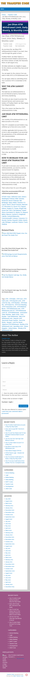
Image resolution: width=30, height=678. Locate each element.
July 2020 (7, 575)
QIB (20, 200)
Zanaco (24, 196)
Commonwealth (7, 218)
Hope (8, 196)
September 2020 (10, 571)
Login (6, 475)
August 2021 (8, 546)
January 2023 (8, 508)
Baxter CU (19, 212)
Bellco (4, 214)
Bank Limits (15, 314)
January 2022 (8, 535)
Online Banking (9, 479)
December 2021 (9, 537)
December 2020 (9, 564)
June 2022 (8, 523)
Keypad (9, 322)
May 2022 (8, 526)
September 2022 (10, 517)
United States (12, 328)
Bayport (25, 212)
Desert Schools (16, 204)
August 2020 (8, 573)
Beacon (8, 214)
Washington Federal (8, 198)
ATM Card (19, 299)
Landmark (14, 222)
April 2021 (8, 555)
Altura (3, 212)
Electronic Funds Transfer (10, 320)
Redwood (5, 200)
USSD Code (8, 488)
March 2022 (8, 530)
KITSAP (4, 196)
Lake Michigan (6, 222)
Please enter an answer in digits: (12, 398)
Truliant (23, 210)
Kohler (20, 220)
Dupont (23, 206)
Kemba (9, 220)
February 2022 (9, 532)
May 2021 (8, 553)
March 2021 (8, 557)
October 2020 (9, 568)
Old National (17, 210)
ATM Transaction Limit (9, 306)
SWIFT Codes (9, 482)
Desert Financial (14, 200)
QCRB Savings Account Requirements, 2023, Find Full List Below (14, 270)
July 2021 (7, 548)
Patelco (20, 222)
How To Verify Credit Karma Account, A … (16, 656)
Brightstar (22, 214)
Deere (9, 204)
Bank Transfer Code (18, 676)
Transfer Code (7, 44)
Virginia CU (10, 208)
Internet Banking (9, 473)
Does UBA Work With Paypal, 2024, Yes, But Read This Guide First (14, 249)
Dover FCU (17, 206)
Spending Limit (18, 326)
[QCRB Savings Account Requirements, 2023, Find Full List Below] (15, 260)
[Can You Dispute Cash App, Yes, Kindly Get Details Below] (15, 281)
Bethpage (5, 202)
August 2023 (8, 501)
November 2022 (9, 512)
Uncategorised (9, 486)
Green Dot (5, 210)
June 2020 (8, 577)
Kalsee (4, 208)
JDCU (11, 210)
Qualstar (4, 224)
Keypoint (15, 220)
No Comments (20, 46)
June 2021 (8, 550)
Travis (26, 222)
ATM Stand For (9, 304)
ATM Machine (15, 303)
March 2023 (8, 503)
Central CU (15, 214)
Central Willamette (13, 216)
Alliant (15, 202)
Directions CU (8, 206)
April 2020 (8, 582)
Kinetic (25, 220)
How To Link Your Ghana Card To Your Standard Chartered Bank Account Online (15, 434)
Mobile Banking (9, 477)
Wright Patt (22, 208)
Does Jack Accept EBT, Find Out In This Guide (14, 605)
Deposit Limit (17, 318)
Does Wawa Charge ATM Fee (13, 450)
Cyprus (4, 204)
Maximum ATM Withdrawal (10, 324)
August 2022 (8, 519)
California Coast (16, 196)
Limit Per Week (17, 322)
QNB (16, 198)
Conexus (15, 218)
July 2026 (7, 499)
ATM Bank (12, 299)
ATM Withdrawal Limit (13, 308)
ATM (6, 299)
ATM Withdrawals (13, 312)
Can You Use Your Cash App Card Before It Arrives (15, 618)
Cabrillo (4, 216)
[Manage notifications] (26, 675)
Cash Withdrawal (12, 316)
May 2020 (8, 580)
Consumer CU (22, 218)
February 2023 (9, 505)
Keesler (4, 220)
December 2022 (9, 510)
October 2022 (9, 514)
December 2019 (9, 586)
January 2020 (9, 584)
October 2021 (9, 541)
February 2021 (9, 559)
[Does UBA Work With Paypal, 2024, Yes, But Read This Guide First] (15, 239)
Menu (2, 9)
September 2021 (9, 544)
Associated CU (10, 212)
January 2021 (8, 562)
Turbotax (21, 198)
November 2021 (9, 539)
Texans (16, 208)
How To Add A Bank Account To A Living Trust (14, 624)
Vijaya (10, 202)
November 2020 (9, 566)
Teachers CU (21, 202)
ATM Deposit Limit (15, 301)
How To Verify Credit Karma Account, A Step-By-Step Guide (15, 600)
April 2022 (8, 528)
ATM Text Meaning (21, 304)
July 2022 (7, 521)
